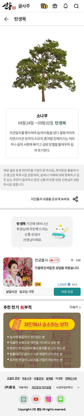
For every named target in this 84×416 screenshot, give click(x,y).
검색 (76, 6)
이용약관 (23, 387)
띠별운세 (38, 378)
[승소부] (42, 340)
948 (78, 260)
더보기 (74, 307)
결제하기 (44, 6)
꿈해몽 (49, 378)
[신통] (8, 6)
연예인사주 (71, 378)
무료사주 (27, 378)
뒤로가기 (6, 19)
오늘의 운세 (13, 378)
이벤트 (55, 6)
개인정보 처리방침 (41, 387)
